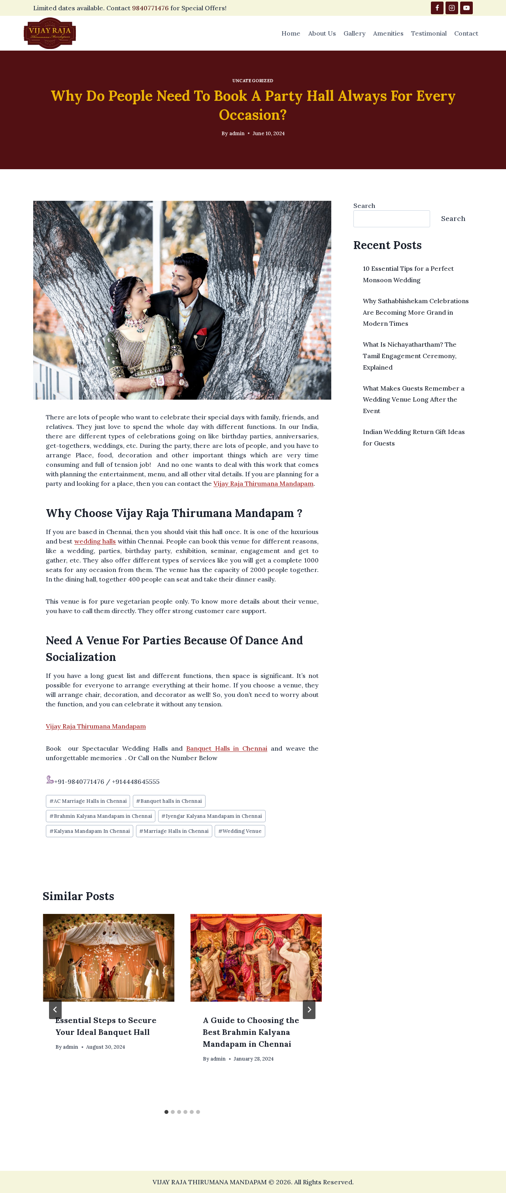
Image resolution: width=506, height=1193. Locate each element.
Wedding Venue (240, 831)
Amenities (388, 33)
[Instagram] (452, 8)
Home (290, 33)
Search (364, 206)
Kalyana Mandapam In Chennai (89, 831)
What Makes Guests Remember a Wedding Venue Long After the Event (413, 399)
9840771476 (150, 8)
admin (237, 133)
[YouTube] (466, 8)
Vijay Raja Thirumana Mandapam (263, 483)
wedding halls (95, 541)
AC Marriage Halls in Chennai (88, 801)
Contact (466, 33)
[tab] (166, 1112)
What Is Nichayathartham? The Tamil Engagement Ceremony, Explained (410, 355)
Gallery (355, 33)
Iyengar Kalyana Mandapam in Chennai (211, 816)
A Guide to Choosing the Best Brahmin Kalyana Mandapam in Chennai (251, 1032)
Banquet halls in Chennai (169, 801)
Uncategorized (252, 80)
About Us (322, 33)
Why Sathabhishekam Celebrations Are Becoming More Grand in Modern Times (416, 312)
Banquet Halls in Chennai (226, 748)
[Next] (309, 1009)
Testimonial (429, 33)
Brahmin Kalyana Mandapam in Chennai (100, 816)
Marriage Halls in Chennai (174, 831)
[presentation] (108, 958)
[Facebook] (437, 8)
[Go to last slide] (55, 1009)
